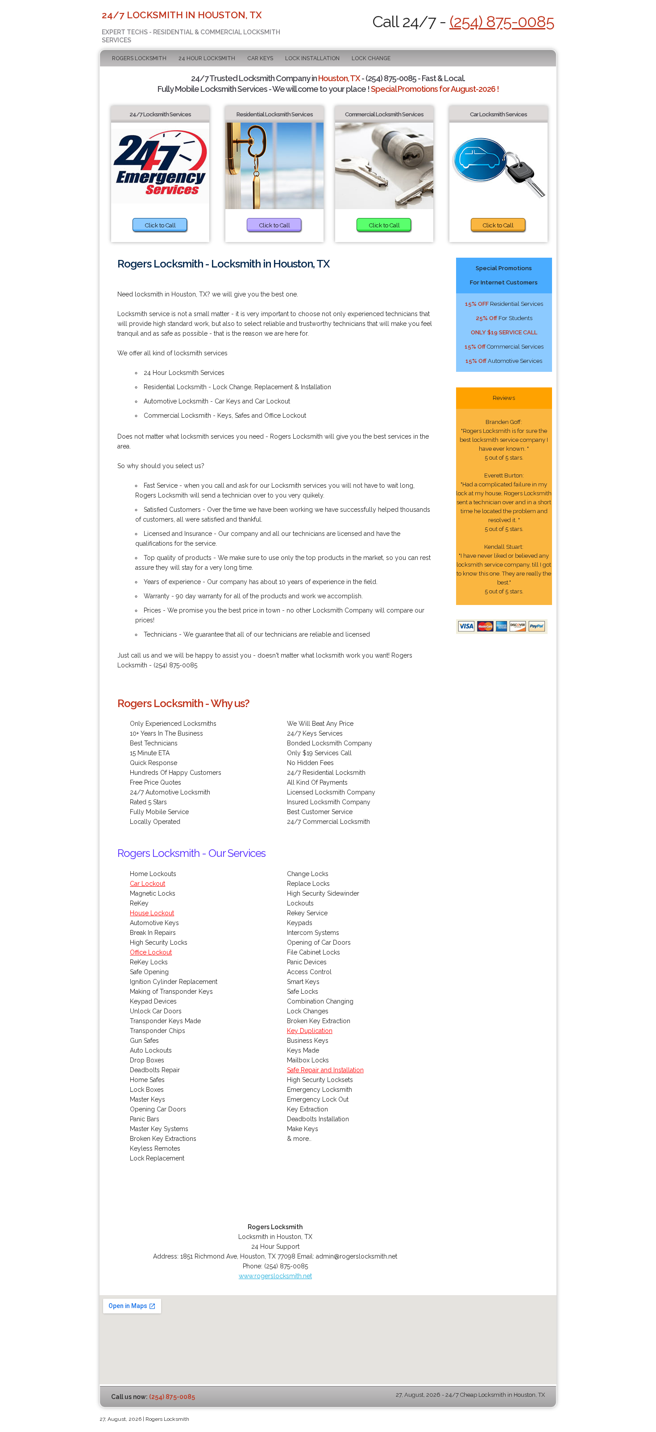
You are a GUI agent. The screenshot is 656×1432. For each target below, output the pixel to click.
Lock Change (371, 58)
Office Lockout (151, 952)
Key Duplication (309, 1030)
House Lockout (152, 913)
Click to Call (160, 225)
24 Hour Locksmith (207, 58)
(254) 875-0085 (501, 21)
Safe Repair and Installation (325, 1070)
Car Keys (260, 58)
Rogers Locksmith (139, 58)
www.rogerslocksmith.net (275, 1276)
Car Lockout (147, 883)
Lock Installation (312, 58)
